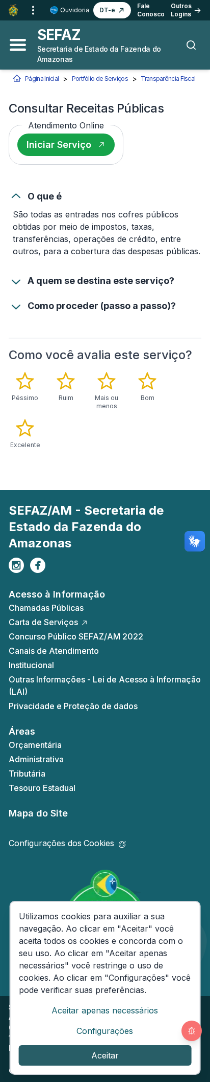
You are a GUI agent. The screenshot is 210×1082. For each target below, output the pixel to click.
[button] (112, 10)
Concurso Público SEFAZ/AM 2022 (76, 636)
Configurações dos (61, 843)
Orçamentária (35, 745)
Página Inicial (42, 78)
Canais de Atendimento (54, 651)
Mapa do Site (38, 813)
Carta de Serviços (43, 622)
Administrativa (36, 759)
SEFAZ (59, 34)
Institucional (31, 665)
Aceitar (105, 1055)
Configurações (104, 1031)
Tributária (27, 773)
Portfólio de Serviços (100, 78)
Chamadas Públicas (46, 608)
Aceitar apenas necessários (104, 1010)
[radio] (25, 386)
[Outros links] (33, 10)
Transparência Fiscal (168, 78)
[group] (105, 410)
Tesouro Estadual (42, 788)
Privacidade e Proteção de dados (73, 706)
